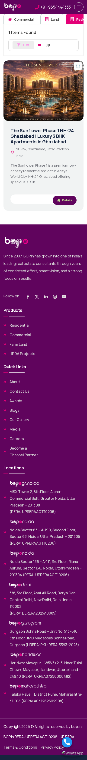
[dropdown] (79, 7)
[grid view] (39, 45)
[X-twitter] (37, 297)
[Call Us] (73, 742)
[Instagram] (55, 297)
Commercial (23, 19)
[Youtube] (64, 297)
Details (67, 200)
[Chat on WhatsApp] (73, 753)
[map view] (48, 45)
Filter (25, 45)
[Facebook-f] (28, 297)
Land (54, 19)
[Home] (12, 7)
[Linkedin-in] (46, 297)
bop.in (76, 726)
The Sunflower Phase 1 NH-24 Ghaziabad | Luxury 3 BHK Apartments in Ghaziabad (42, 136)
